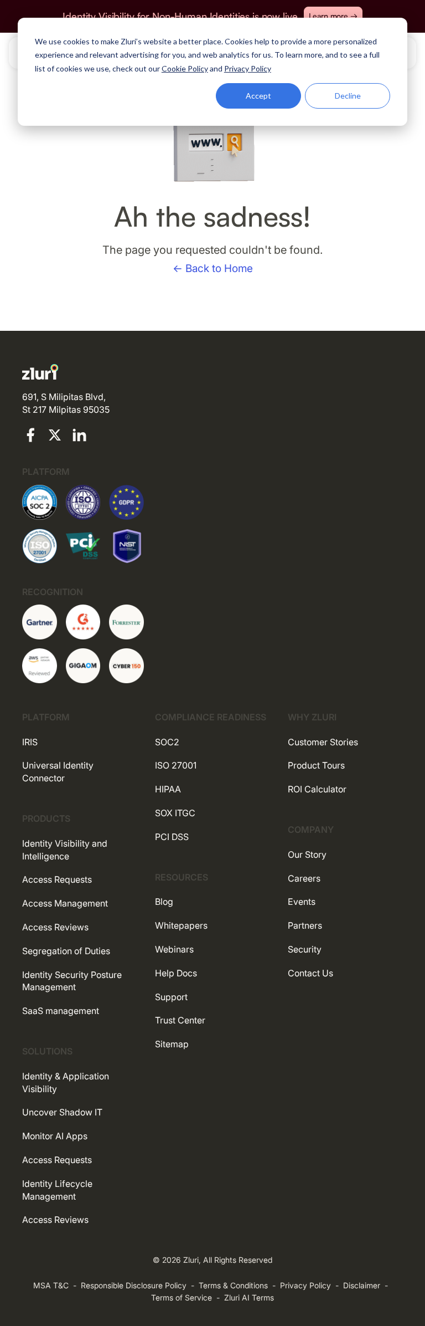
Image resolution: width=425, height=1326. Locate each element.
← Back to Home (213, 268)
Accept (258, 95)
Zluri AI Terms (249, 1297)
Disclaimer (361, 1285)
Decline (348, 95)
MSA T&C (51, 1285)
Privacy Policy (305, 1285)
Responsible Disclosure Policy (133, 1285)
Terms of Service (181, 1297)
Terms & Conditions (233, 1285)
